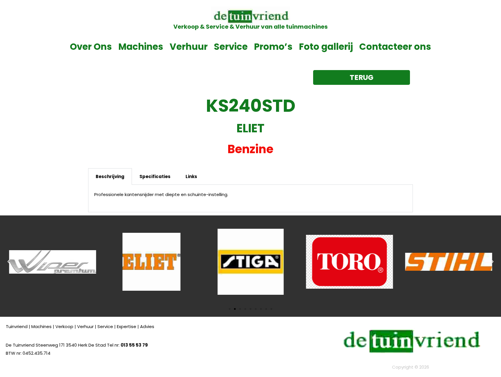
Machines (140, 46)
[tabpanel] (250, 198)
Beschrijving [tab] (110, 176)
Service (231, 46)
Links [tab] (191, 176)
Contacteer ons (395, 46)
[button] (9, 262)
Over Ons (91, 46)
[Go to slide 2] (235, 309)
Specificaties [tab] (154, 176)
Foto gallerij (326, 46)
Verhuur (189, 46)
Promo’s (273, 46)
